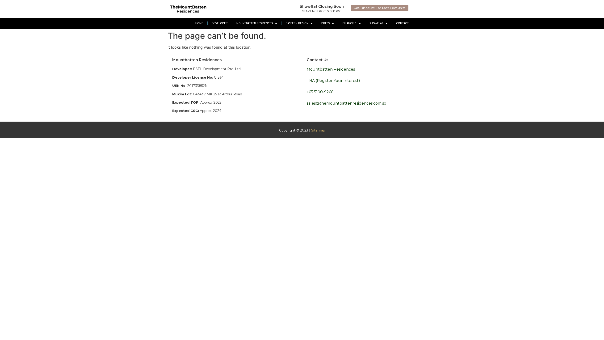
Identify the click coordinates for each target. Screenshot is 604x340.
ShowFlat (376, 23)
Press (325, 23)
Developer (220, 23)
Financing (350, 23)
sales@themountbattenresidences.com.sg (346, 103)
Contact (402, 23)
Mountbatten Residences (254, 23)
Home (199, 23)
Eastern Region (297, 23)
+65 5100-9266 (320, 92)
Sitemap (318, 130)
